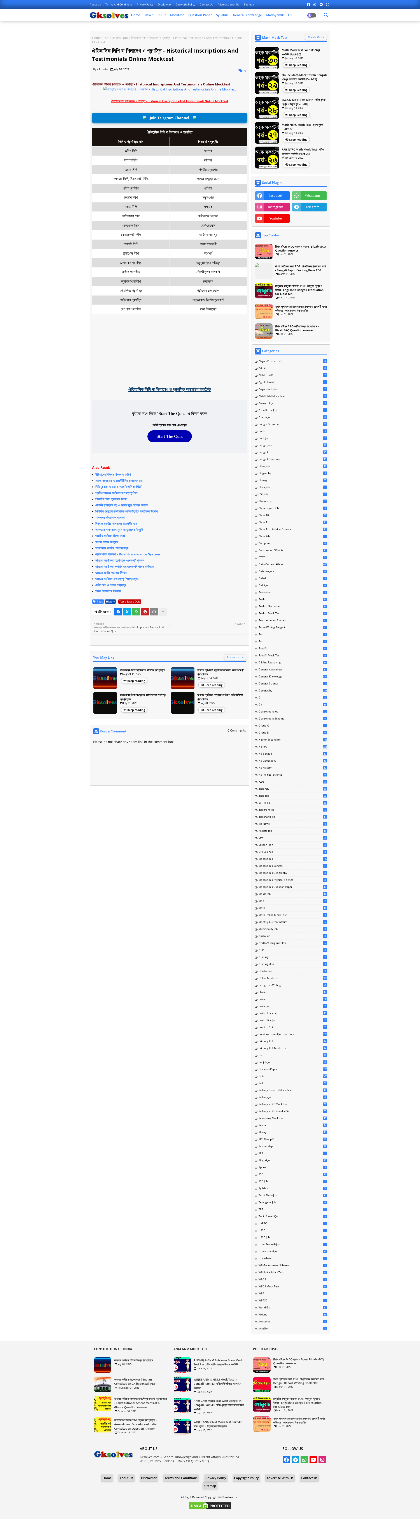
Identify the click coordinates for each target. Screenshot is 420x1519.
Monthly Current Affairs (292, 922)
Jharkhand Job (292, 817)
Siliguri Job (292, 1160)
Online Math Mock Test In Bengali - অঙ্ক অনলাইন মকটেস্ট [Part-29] (304, 77)
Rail (292, 1083)
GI (292, 697)
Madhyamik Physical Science (292, 880)
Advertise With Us (229, 4)
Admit (292, 368)
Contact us (207, 4)
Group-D (292, 732)
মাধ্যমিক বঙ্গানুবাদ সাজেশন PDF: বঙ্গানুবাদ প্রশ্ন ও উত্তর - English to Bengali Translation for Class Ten (299, 290)
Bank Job (292, 438)
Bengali (292, 452)
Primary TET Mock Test (292, 1048)
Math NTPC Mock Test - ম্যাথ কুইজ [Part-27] (302, 127)
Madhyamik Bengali (292, 866)
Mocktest (177, 15)
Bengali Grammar (292, 459)
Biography (292, 473)
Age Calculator (292, 382)
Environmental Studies (292, 620)
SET (292, 1153)
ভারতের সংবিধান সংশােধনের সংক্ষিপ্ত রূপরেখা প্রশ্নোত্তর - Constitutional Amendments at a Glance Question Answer (140, 1403)
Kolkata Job (292, 831)
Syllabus (222, 15)
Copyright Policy (186, 4)
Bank (292, 431)
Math (292, 908)
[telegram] (321, 4)
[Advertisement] (169, 349)
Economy (292, 592)
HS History (292, 767)
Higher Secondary (293, 739)
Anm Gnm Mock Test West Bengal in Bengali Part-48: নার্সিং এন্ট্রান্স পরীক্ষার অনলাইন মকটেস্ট (219, 1405)
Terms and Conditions (119, 4)
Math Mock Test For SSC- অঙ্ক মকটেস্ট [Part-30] (301, 52)
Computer (292, 543)
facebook (275, 195)
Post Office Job (292, 1020)
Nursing (292, 957)
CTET (292, 557)
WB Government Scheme (292, 1265)
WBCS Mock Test (292, 1286)
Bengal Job (292, 445)
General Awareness (292, 669)
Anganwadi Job (292, 389)
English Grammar (292, 606)
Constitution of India (292, 550)
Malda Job (292, 894)
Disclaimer (165, 4)
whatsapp (312, 195)
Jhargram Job (292, 810)
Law (292, 838)
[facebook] (308, 4)
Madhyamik (275, 15)
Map (292, 901)
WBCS (292, 1279)
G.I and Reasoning (292, 662)
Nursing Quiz (292, 964)
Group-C (292, 725)
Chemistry (292, 501)
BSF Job (292, 494)
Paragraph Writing (292, 985)
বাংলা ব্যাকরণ (292, 1321)
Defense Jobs (292, 571)
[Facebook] (118, 611)
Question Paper (200, 15)
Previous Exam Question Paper (293, 1034)
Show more (235, 657)
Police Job (292, 1006)
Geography (293, 690)
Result (292, 1125)
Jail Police (292, 803)
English (292, 599)
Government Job (292, 711)
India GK (292, 789)
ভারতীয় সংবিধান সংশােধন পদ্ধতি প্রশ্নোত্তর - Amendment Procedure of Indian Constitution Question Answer (136, 1424)
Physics (292, 992)
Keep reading (136, 681)
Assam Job (292, 417)
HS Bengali (292, 753)
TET (292, 1209)
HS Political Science (292, 774)
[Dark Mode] (326, 15)
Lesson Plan (292, 845)
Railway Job (292, 1097)
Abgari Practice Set (292, 361)
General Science (293, 683)
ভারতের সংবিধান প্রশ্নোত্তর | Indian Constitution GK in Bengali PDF (135, 1381)
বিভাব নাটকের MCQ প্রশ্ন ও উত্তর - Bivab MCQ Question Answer (300, 248)
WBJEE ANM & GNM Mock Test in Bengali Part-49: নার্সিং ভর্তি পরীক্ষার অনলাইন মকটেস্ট (217, 1383)
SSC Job (292, 1181)
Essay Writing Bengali (292, 627)
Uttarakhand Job (292, 1251)
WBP (292, 1293)
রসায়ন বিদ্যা (292, 1328)
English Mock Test (292, 613)
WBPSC (292, 1300)
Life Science (292, 852)
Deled (292, 578)
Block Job (292, 487)
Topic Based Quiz (115, 38)
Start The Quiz (170, 436)
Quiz (293, 1076)
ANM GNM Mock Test (292, 396)
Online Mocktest (293, 978)
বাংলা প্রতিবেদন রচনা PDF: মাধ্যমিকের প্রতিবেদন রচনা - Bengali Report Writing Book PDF (300, 268)
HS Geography (292, 760)
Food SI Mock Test (292, 655)
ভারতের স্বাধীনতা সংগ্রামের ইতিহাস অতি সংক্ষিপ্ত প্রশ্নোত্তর (143, 697)
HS (290, 15)
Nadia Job (292, 936)
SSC (292, 1174)
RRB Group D (292, 1139)
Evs (292, 634)
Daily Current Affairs (293, 564)
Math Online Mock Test (292, 915)
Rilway (292, 1132)
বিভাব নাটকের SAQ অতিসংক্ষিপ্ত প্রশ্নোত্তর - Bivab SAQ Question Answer (297, 328)
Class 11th (292, 522)
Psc (292, 1055)
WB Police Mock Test (292, 1272)
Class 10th (292, 515)
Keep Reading (298, 65)
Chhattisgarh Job (292, 508)
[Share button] (163, 611)
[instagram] (327, 4)
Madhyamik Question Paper (292, 887)
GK (160, 15)
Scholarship (292, 1146)
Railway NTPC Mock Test (292, 1104)
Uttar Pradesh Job (292, 1244)
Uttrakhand (292, 1258)
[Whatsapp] (136, 611)
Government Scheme (292, 718)
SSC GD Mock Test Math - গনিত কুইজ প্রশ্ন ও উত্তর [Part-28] (304, 102)
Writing (292, 1314)
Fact (292, 641)
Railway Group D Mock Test (292, 1090)
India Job (292, 796)
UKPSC (292, 1223)
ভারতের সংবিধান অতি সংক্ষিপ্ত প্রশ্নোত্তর (133, 1360)
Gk (292, 704)
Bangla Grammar (292, 424)
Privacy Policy (145, 4)
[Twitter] (127, 611)
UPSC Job (292, 1237)
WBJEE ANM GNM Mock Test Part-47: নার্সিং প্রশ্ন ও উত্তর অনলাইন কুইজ (218, 1424)
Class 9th (292, 536)
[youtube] (313, 1459)
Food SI (292, 648)
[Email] (154, 611)
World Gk (292, 1307)
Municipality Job (292, 929)
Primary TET (292, 1041)
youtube (276, 218)
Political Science (292, 1013)
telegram (312, 207)
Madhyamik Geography (292, 873)
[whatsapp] (315, 4)
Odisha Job (292, 971)
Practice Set (292, 1027)
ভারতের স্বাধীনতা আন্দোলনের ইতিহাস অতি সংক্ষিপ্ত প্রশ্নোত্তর (220, 672)
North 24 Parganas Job (292, 943)
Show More (316, 37)
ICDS (292, 781)
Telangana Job (292, 1202)
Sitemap (249, 4)
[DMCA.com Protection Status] (210, 1509)
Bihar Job (292, 466)
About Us (96, 4)
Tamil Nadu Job (292, 1195)
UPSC (292, 1230)
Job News (292, 824)
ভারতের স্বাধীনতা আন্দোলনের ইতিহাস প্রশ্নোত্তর (142, 670)
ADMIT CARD (292, 375)
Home (135, 15)
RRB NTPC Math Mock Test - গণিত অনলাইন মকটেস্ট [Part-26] (303, 151)
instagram (275, 207)
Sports (292, 1167)
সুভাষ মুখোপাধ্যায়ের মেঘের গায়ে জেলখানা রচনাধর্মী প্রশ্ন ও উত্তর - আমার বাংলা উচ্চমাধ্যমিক (301, 308)
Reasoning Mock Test (292, 1118)
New (147, 15)
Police (293, 999)
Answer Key (292, 403)
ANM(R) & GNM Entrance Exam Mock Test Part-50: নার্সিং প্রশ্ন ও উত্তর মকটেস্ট (218, 1362)
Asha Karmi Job (292, 410)
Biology (292, 480)
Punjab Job (292, 1062)
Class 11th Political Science (292, 529)
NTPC (292, 950)
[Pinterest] (145, 611)
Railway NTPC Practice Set (292, 1111)
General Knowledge (247, 15)
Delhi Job (292, 585)
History (110, 601)
